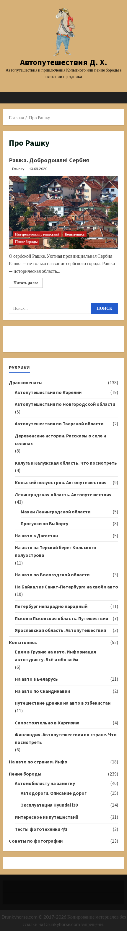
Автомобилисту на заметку (45, 783)
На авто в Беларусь (36, 679)
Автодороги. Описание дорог (54, 793)
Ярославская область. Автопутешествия (60, 630)
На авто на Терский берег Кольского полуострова (55, 551)
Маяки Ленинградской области (55, 512)
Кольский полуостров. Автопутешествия (61, 482)
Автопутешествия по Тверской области (59, 423)
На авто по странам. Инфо (38, 762)
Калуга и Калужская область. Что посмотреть (66, 463)
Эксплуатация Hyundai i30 (49, 805)
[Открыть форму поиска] (116, 97)
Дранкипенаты (26, 382)
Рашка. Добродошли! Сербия (49, 160)
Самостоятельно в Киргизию (47, 723)
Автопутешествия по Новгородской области (65, 404)
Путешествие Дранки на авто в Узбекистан (62, 703)
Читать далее (28, 284)
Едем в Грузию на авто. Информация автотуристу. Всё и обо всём (55, 655)
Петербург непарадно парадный (51, 606)
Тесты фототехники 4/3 (41, 829)
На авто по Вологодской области (52, 575)
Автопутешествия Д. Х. (63, 62)
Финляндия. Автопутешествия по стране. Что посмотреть (66, 738)
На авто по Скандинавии (42, 691)
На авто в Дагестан (36, 536)
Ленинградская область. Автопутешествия (63, 494)
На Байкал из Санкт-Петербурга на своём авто (66, 587)
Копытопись (75, 234)
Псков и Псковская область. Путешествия (61, 618)
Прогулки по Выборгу (44, 523)
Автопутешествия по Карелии (48, 392)
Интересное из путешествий (37, 234)
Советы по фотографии (36, 841)
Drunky (18, 168)
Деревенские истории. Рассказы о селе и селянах (60, 439)
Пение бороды (26, 241)
